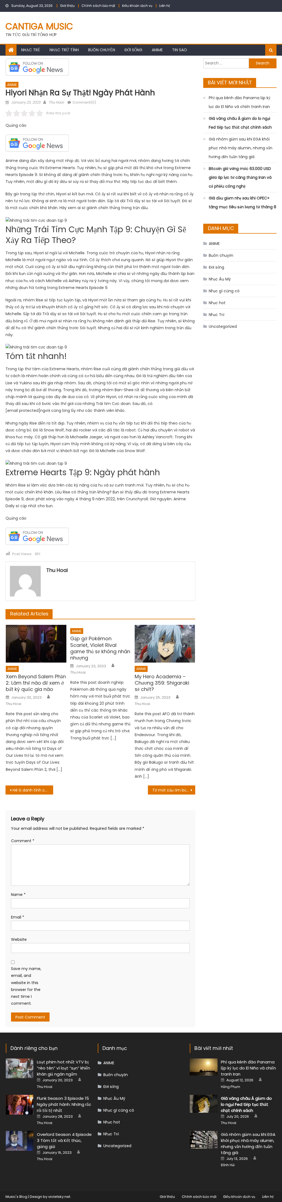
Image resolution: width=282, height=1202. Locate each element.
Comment (22, 841)
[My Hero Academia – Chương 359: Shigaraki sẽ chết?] (165, 644)
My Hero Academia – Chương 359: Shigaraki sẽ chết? (162, 683)
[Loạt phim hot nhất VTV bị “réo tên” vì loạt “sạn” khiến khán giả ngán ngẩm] (20, 1068)
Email (17, 917)
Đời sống (133, 50)
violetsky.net (59, 1196)
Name (18, 894)
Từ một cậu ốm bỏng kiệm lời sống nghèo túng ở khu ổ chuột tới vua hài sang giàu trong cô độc (173, 790)
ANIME (157, 50)
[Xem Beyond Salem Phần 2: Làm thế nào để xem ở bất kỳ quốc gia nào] (36, 644)
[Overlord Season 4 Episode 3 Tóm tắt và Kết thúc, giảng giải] (20, 1141)
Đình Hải (228, 1165)
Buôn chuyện (101, 50)
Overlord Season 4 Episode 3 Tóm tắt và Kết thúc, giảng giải (64, 1140)
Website (19, 939)
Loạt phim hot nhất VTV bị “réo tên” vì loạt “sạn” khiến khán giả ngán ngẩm (63, 1068)
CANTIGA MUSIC (39, 26)
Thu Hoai (56, 102)
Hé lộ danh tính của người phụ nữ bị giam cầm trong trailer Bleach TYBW (33, 790)
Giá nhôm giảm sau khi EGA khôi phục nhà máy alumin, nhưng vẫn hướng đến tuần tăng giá (240, 148)
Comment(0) (84, 102)
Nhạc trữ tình (64, 50)
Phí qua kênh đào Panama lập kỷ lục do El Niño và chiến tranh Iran (239, 102)
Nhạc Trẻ (30, 50)
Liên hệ (164, 5)
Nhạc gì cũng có (224, 291)
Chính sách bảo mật (98, 5)
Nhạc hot (217, 303)
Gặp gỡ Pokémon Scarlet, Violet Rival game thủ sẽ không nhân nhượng (100, 648)
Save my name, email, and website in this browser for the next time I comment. (26, 986)
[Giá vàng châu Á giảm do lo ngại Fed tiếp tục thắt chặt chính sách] (204, 1104)
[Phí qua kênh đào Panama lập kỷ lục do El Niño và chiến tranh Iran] (204, 1066)
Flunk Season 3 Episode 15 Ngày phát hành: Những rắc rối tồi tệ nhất (64, 1104)
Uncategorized (223, 326)
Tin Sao (179, 50)
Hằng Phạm (230, 1086)
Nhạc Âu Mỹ (220, 279)
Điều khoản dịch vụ (137, 5)
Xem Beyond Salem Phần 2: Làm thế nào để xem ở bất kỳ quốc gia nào (36, 683)
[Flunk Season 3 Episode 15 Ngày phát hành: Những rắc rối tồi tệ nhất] (20, 1105)
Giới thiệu (67, 5)
